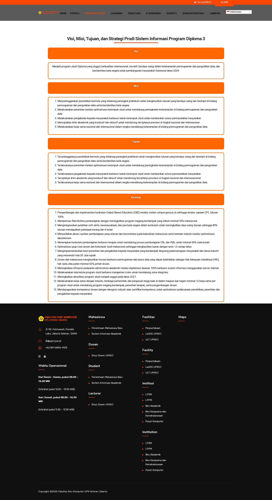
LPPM (148, 400)
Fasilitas (134, 13)
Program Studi (94, 13)
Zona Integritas (192, 13)
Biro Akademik (153, 406)
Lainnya (214, 13)
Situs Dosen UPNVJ (102, 355)
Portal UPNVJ (204, 2)
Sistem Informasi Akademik (106, 333)
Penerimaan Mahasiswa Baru (107, 328)
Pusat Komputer (154, 421)
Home (63, 13)
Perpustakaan (152, 328)
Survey (171, 13)
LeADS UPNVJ (153, 333)
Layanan (116, 13)
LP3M (148, 394)
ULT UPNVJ (151, 339)
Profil (74, 13)
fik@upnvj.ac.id (53, 341)
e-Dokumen (153, 13)
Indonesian (235, 11)
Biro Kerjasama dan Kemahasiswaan (155, 413)
